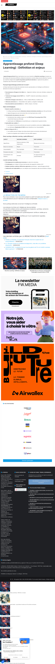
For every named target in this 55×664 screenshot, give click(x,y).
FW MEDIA (32, 490)
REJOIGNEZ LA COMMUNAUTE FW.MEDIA (41, 481)
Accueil (5, 56)
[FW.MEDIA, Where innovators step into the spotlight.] (11, 5)
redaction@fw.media (19, 481)
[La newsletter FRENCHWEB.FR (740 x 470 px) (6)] (27, 308)
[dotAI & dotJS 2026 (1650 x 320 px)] (27, 15)
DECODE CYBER (33, 494)
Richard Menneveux (17, 567)
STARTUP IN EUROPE (34, 507)
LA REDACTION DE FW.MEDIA (14, 195)
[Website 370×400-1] (27, 400)
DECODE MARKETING (34, 499)
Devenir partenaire (27, 460)
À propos (7, 171)
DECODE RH (32, 497)
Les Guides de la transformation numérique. (17, 56)
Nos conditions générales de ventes (8, 570)
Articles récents (9, 173)
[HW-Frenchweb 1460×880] (27, 341)
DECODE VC (32, 503)
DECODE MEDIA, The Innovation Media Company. (35, 579)
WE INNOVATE (33, 510)
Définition (29, 56)
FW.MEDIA (9, 475)
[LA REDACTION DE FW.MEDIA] (11, 192)
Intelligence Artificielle (36, 56)
